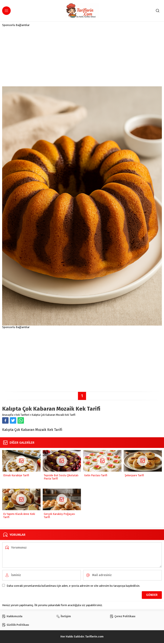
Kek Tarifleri (22, 414)
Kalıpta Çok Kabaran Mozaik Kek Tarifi (53, 414)
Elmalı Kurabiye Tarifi (16, 475)
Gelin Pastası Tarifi (95, 475)
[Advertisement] (82, 56)
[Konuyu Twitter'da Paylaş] (13, 420)
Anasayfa (7, 414)
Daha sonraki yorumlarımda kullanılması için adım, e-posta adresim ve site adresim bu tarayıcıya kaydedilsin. (73, 585)
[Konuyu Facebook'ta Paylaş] (5, 420)
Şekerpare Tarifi (134, 475)
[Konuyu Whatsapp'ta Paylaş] (21, 420)
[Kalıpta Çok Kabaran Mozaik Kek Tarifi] (82, 324)
